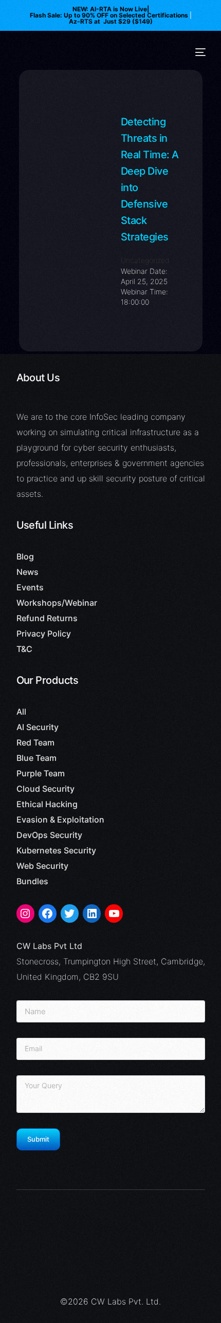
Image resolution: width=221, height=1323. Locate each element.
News (27, 572)
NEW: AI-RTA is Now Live (109, 9)
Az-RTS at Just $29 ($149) (111, 21)
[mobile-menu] (200, 52)
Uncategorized (145, 260)
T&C (24, 649)
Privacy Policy (43, 633)
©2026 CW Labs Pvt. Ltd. (110, 1301)
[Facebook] (48, 913)
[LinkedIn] (92, 913)
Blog (25, 556)
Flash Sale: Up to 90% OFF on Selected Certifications (109, 15)
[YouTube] (114, 913)
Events (30, 587)
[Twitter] (70, 913)
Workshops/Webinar (56, 603)
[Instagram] (25, 913)
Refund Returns (47, 618)
